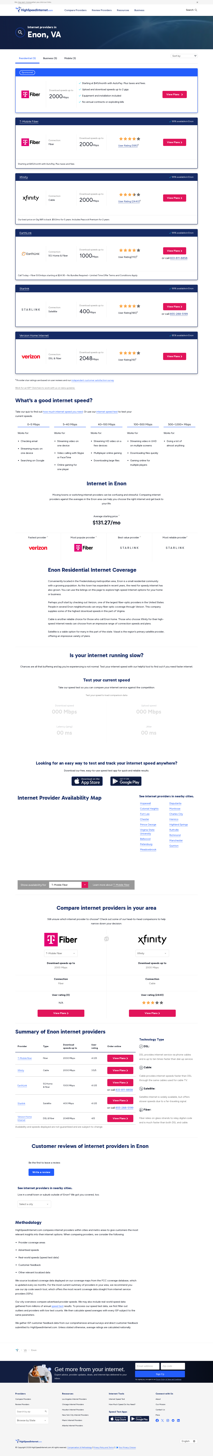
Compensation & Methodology (79, 1447)
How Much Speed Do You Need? (122, 1404)
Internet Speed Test (117, 1399)
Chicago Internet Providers (73, 1404)
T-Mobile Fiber (29, 121)
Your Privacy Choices (127, 1447)
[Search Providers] (45, 1411)
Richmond (175, 835)
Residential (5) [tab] (27, 58)
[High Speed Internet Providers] (34, 9)
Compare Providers (75, 10)
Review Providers (102, 10)
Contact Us (160, 1410)
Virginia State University (147, 831)
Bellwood (145, 838)
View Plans (171, 94)
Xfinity (23, 177)
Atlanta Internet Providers (72, 1426)
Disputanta (175, 803)
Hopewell (145, 803)
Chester (144, 819)
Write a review (41, 1172)
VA (25, 1350)
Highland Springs (178, 824)
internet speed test (107, 411)
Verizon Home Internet (34, 335)
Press (158, 1415)
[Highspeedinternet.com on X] (162, 1421)
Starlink (24, 288)
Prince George (148, 824)
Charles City (176, 813)
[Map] (76, 846)
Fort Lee (145, 813)
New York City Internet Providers (75, 1415)
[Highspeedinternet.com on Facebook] (157, 1421)
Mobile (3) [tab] (70, 58)
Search (190, 9)
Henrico (173, 819)
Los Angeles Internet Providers (74, 1399)
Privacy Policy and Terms (103, 1447)
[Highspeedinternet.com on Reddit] (173, 1421)
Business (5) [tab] (50, 58)
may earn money (24, 2)
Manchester (176, 840)
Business (139, 10)
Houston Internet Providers (73, 1410)
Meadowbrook (148, 849)
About (158, 1399)
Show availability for (33, 885)
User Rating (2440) (129, 201)
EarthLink (25, 233)
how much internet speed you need (63, 411)
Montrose (174, 808)
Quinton (174, 845)
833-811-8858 (178, 258)
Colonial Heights (149, 808)
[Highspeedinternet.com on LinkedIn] (178, 1421)
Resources (123, 10)
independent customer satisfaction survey (92, 380)
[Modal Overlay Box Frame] (106, 1372)
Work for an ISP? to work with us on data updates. (45, 388)
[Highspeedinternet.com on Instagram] (167, 1421)
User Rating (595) (128, 145)
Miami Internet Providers (72, 1420)
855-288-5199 (179, 314)
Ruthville (174, 829)
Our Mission (160, 1404)
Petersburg (146, 844)
